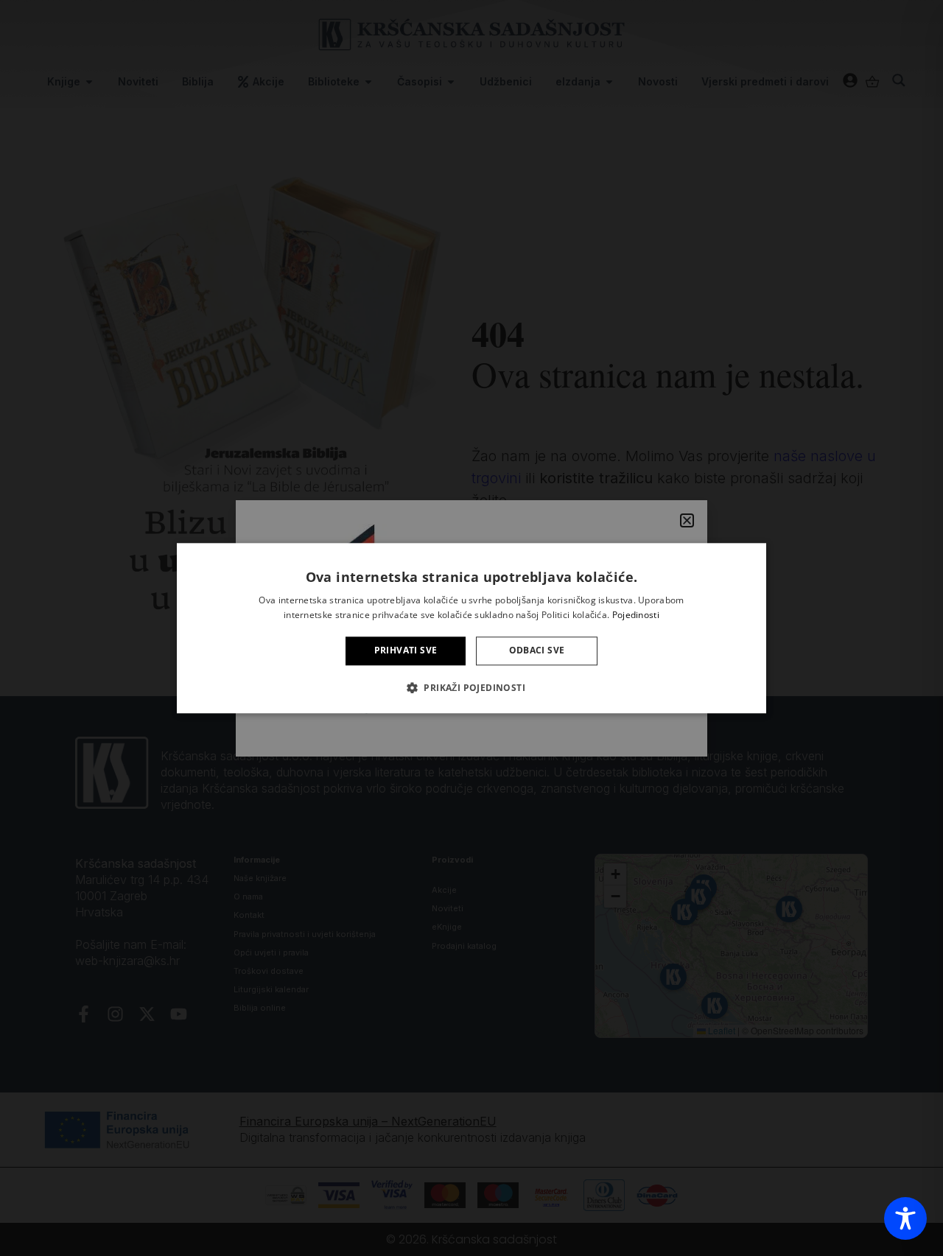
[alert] (471, 628)
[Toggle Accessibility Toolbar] (905, 1218)
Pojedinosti (635, 614)
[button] (471, 687)
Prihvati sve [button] (406, 651)
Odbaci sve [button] (537, 651)
